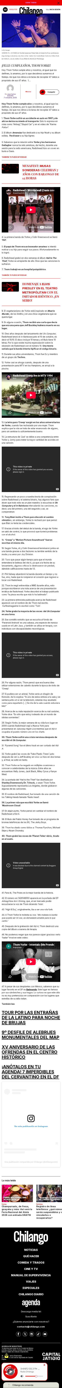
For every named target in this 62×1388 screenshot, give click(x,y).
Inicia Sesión (55, 9)
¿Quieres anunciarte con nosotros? (31, 1321)
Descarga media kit (31, 1311)
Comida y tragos (31, 1262)
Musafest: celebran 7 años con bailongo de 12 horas (40, 172)
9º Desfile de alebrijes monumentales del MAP (30, 1035)
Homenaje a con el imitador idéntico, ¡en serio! (40, 292)
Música (28, 91)
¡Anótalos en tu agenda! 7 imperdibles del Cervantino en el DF (30, 1071)
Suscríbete (31, 1316)
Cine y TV (31, 1269)
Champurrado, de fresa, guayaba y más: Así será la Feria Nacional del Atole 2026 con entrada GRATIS (17, 1210)
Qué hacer (31, 1256)
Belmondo (31, 989)
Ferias (4, 1204)
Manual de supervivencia (31, 1275)
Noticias (39, 1204)
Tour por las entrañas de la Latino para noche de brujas (31, 1017)
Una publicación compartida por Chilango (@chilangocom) (31, 1162)
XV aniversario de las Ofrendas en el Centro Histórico (29, 1052)
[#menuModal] (5, 9)
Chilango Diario (31, 1294)
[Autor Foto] (10, 88)
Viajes (31, 1281)
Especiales (31, 1288)
